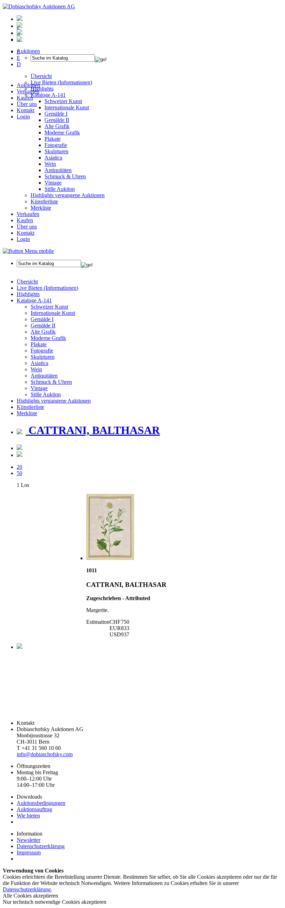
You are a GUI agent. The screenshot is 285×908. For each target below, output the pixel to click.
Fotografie (55, 145)
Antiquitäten (58, 170)
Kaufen (25, 98)
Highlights (28, 294)
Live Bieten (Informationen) (47, 288)
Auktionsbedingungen (41, 803)
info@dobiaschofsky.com (45, 754)
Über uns (27, 104)
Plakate (52, 139)
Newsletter (28, 840)
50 (19, 473)
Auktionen (28, 85)
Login (23, 116)
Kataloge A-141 (34, 300)
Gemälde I (42, 319)
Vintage (53, 183)
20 (19, 467)
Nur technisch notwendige (54, 902)
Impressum (29, 852)
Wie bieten (28, 815)
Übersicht (27, 282)
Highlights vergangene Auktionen (68, 195)
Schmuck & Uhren (65, 176)
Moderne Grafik (62, 132)
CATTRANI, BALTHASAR (93, 430)
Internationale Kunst (53, 313)
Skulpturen (56, 151)
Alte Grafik (57, 126)
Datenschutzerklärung (41, 846)
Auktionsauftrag (34, 809)
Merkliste (41, 208)
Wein (50, 164)
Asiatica (53, 158)
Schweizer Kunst (49, 307)
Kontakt (25, 110)
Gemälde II (56, 120)
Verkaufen (28, 91)
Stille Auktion (59, 189)
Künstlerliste (44, 201)
